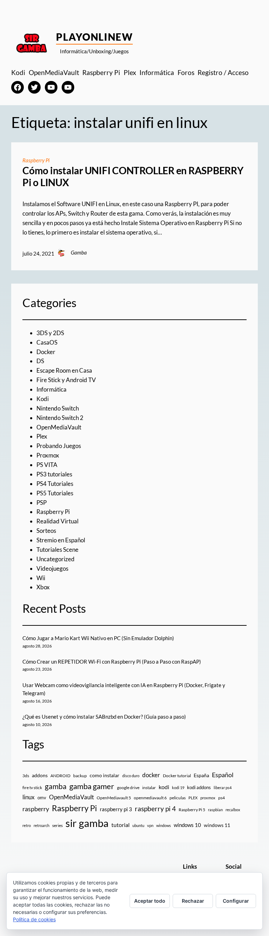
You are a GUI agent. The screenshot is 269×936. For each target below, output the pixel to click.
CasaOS (46, 342)
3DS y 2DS (50, 333)
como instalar (104, 775)
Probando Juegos (58, 445)
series (57, 825)
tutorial (120, 825)
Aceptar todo (149, 901)
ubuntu (138, 825)
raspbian (215, 809)
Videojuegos (52, 568)
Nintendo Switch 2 (59, 417)
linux (28, 797)
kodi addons (199, 787)
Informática (51, 389)
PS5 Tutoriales (54, 493)
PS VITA (46, 464)
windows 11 (217, 825)
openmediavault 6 (150, 797)
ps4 (221, 797)
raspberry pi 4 (155, 809)
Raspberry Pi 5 (192, 809)
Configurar (236, 901)
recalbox (233, 809)
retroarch (41, 825)
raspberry (35, 809)
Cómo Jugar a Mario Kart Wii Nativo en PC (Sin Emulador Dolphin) (98, 638)
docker (151, 775)
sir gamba (87, 823)
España (201, 775)
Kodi (42, 398)
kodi (164, 787)
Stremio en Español (60, 540)
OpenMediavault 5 (114, 797)
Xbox (43, 587)
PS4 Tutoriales (54, 483)
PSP (41, 502)
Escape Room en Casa (64, 370)
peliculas (178, 797)
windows (163, 825)
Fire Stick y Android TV (66, 380)
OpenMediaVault (58, 427)
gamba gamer (91, 786)
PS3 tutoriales (54, 474)
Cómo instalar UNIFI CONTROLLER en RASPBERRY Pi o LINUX (132, 176)
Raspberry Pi (36, 160)
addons (40, 775)
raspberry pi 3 (116, 809)
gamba (56, 786)
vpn (150, 825)
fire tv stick (32, 787)
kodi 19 (178, 787)
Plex (41, 436)
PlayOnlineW (94, 37)
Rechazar (193, 901)
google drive (128, 787)
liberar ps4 (223, 787)
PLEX (193, 797)
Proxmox (47, 455)
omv (41, 797)
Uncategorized (55, 559)
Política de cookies (34, 919)
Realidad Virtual (57, 521)
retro (26, 825)
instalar (149, 787)
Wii (40, 578)
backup (80, 775)
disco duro (130, 775)
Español (223, 775)
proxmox (207, 797)
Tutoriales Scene (57, 549)
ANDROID (60, 775)
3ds (25, 775)
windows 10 (187, 825)
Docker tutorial (177, 775)
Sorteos (46, 530)
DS (40, 361)
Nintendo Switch (57, 408)
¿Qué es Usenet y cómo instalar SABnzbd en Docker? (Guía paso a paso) (104, 716)
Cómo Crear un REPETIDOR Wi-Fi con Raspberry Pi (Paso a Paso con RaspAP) (111, 661)
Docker (45, 351)
